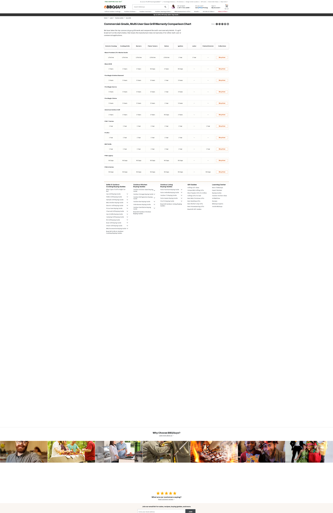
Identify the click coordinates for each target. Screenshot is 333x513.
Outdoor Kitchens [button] (129, 11)
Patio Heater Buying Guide (169, 198)
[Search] (165, 7)
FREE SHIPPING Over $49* (113, 2)
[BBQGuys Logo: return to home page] (117, 7)
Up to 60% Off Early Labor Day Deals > (166, 15)
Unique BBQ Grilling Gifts (195, 190)
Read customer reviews (165, 499)
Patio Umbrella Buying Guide (169, 192)
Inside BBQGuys (217, 206)
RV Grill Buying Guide (113, 220)
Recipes (214, 201)
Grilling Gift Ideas (193, 187)
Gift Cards (203, 2)
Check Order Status (213, 2)
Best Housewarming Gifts (195, 206)
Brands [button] (196, 11)
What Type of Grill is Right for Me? (115, 190)
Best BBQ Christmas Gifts (195, 198)
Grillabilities (216, 198)
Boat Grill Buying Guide (113, 223)
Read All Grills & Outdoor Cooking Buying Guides (114, 232)
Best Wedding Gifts (193, 201)
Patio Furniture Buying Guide (169, 189)
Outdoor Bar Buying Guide (141, 201)
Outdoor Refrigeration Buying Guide (143, 198)
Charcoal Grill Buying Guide (115, 211)
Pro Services (180, 2)
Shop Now (222, 57)
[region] (166, 109)
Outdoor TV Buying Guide (168, 195)
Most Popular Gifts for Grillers (197, 193)
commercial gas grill (128, 30)
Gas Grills (128, 18)
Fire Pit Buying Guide (167, 201)
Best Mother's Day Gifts (195, 204)
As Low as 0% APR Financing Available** (150, 2)
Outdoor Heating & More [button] (162, 11)
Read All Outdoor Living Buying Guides (171, 205)
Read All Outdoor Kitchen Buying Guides (142, 212)
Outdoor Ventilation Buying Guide (142, 208)
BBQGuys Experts (217, 204)
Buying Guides (119, 18)
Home (105, 18)
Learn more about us (165, 435)
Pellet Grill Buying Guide (114, 197)
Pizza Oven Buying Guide (114, 208)
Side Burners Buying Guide (142, 204)
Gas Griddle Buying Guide (114, 214)
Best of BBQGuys (217, 187)
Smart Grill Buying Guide (114, 226)
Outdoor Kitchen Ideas (219, 196)
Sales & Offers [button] (222, 11)
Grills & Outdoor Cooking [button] (112, 11)
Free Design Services (169, 2)
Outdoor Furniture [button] (145, 11)
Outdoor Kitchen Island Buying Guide (143, 190)
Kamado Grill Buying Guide (114, 200)
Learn (111, 18)
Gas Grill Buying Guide (113, 194)
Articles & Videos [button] (208, 11)
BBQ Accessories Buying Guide (116, 228)
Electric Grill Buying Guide (114, 205)
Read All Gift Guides (194, 209)
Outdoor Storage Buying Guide (143, 194)
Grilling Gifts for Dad (194, 196)
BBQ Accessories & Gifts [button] (182, 11)
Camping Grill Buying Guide (115, 217)
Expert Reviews (217, 190)
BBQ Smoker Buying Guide (114, 202)
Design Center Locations (192, 2)
